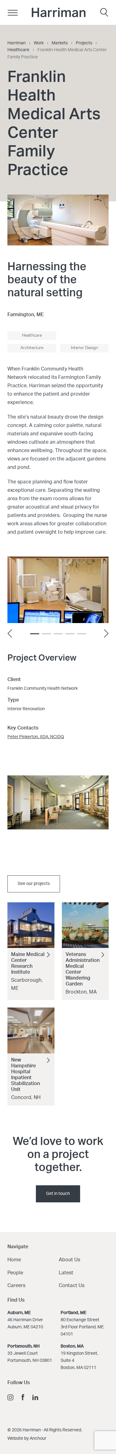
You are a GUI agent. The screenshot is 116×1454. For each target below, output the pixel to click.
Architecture (31, 348)
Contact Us (71, 1285)
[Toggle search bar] (104, 12)
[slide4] (81, 633)
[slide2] (58, 633)
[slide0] (34, 633)
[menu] (12, 12)
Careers (16, 1285)
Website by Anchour (26, 1438)
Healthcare (32, 336)
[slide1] (46, 633)
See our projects (34, 884)
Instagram (10, 1397)
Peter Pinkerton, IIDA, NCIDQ (35, 737)
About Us (69, 1259)
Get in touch (58, 1193)
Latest (66, 1272)
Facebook (23, 1397)
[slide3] (70, 633)
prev (9, 633)
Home (14, 1259)
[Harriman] (59, 12)
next (106, 633)
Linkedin (35, 1397)
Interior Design (84, 348)
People (15, 1272)
